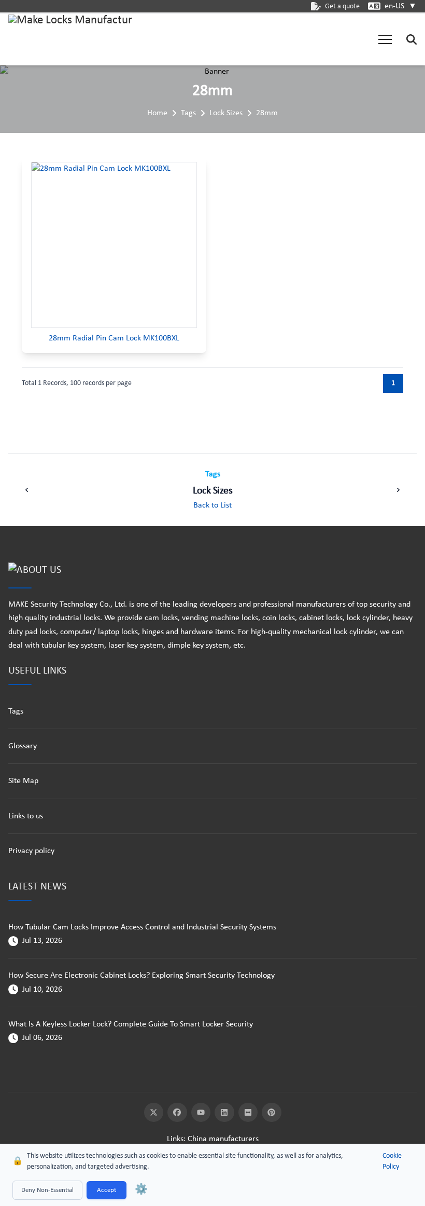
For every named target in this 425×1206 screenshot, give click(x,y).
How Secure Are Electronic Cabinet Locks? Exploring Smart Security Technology (141, 975)
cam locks (161, 618)
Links (175, 1139)
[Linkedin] (224, 1112)
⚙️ (141, 1190)
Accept (106, 1190)
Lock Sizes (226, 113)
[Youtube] (201, 1112)
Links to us (25, 816)
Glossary (22, 746)
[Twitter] (154, 1112)
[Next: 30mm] (398, 490)
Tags (188, 113)
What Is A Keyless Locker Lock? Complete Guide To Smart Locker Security (130, 1024)
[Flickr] (248, 1112)
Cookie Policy (392, 1161)
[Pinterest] (271, 1112)
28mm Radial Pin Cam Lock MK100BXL (114, 338)
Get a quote (342, 6)
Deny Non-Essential (47, 1190)
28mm (267, 113)
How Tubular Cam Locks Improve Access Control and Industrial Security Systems (142, 927)
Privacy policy (31, 851)
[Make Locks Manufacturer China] (70, 39)
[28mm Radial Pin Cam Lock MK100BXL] (114, 245)
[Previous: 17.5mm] (27, 490)
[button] (385, 39)
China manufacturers (223, 1139)
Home (157, 113)
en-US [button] (401, 6)
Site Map (23, 781)
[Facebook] (177, 1112)
